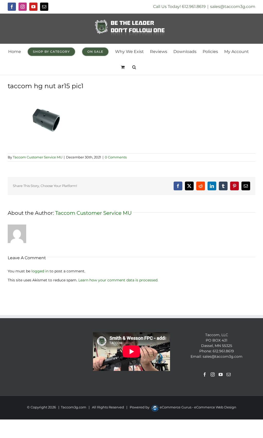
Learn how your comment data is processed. (118, 280)
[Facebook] (205, 374)
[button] (134, 67)
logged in (40, 271)
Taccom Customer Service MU (37, 157)
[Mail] (229, 374)
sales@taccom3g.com (232, 6)
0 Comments (116, 157)
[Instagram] (213, 374)
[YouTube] (221, 374)
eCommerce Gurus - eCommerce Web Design (198, 407)
